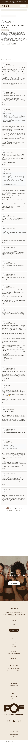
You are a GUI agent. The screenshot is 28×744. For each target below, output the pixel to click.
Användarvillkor (14, 731)
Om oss (14, 699)
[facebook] (19, 721)
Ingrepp (14, 642)
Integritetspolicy (14, 734)
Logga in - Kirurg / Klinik (14, 668)
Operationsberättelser (14, 653)
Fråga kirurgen (14, 658)
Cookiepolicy (14, 737)
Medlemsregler (14, 685)
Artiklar (14, 656)
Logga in (23, 5)
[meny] (3, 6)
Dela (15, 43)
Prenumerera (14, 630)
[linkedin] (14, 721)
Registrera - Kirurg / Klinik (14, 670)
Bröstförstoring (5, 30)
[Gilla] (2, 43)
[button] (13, 508)
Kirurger (14, 646)
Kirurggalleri (14, 651)
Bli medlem (14, 583)
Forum (14, 649)
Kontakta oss (14, 696)
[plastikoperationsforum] (6, 6)
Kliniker (14, 644)
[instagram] (9, 721)
